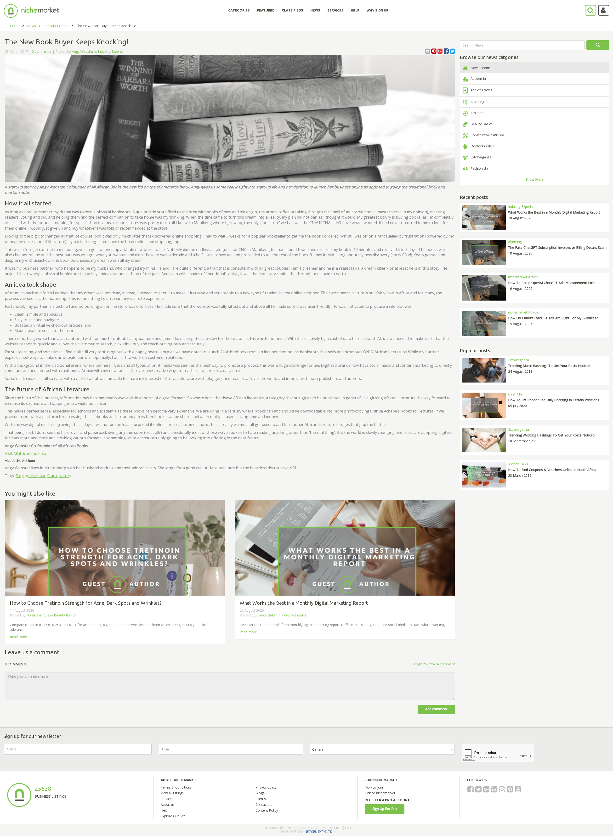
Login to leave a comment (434, 664)
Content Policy (266, 810)
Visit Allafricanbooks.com (27, 453)
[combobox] (382, 749)
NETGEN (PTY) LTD (319, 832)
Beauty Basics (65, 615)
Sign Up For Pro (384, 808)
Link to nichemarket (380, 793)
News (31, 25)
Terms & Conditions (176, 787)
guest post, (36, 475)
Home (14, 25)
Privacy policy (265, 787)
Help (164, 810)
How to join (374, 787)
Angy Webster (82, 51)
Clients (260, 798)
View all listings (172, 793)
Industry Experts (56, 25)
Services (167, 798)
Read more (18, 636)
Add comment (436, 709)
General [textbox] (318, 749)
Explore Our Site (173, 816)
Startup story (59, 475)
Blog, (20, 475)
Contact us (263, 804)
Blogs (259, 793)
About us (168, 804)
